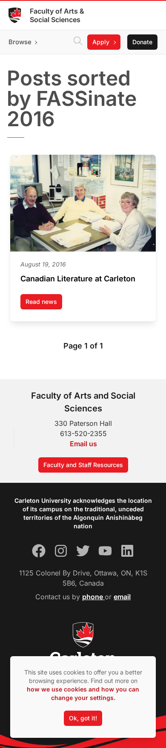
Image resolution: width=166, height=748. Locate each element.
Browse (20, 42)
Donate (142, 41)
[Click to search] (78, 42)
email (122, 596)
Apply (100, 41)
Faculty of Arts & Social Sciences (57, 15)
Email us (83, 443)
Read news (44, 303)
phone (93, 596)
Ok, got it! (83, 718)
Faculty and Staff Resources (83, 464)
